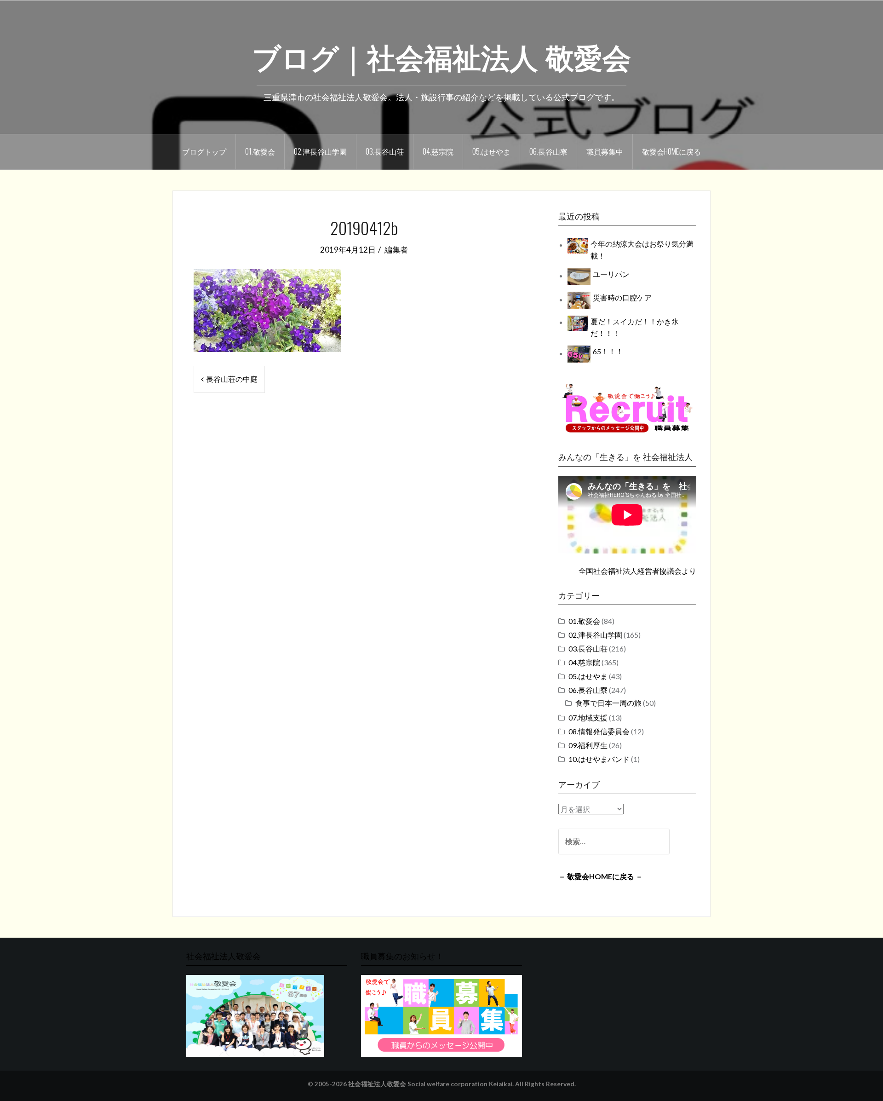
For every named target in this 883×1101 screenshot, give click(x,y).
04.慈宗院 (438, 151)
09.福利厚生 (588, 745)
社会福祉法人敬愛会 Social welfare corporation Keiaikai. (431, 1084)
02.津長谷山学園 (320, 151)
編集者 (396, 249)
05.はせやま (491, 151)
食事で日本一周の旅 (608, 702)
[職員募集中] (627, 408)
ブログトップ (204, 151)
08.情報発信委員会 (599, 731)
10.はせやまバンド (599, 759)
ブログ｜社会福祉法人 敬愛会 (441, 56)
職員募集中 (604, 151)
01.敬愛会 (260, 151)
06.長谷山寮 (548, 151)
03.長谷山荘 (385, 151)
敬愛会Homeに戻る (671, 151)
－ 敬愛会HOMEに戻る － (600, 876)
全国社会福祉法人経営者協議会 (630, 570)
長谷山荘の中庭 (232, 379)
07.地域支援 (588, 717)
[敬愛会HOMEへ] (255, 1014)
